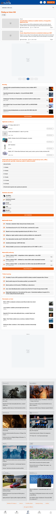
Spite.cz (5, 326)
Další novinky (28, 116)
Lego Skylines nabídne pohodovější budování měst (16, 307)
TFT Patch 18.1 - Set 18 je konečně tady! (39, 435)
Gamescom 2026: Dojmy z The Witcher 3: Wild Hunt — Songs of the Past (41, 400)
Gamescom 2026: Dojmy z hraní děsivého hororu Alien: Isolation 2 (41, 404)
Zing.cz (4, 309)
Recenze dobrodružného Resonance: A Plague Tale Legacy (14, 434)
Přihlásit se (50, 2)
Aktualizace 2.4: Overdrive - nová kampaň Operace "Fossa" (14, 465)
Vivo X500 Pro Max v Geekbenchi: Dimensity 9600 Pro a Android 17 (41, 498)
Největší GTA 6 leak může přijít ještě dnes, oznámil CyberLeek (19, 313)
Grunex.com (6, 303)
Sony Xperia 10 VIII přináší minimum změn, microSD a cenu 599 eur (41, 494)
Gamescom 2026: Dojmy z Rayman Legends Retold (41, 407)
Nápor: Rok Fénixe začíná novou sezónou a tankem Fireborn (18, 319)
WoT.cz (4, 320)
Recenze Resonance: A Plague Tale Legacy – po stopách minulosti (40, 466)
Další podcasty (28, 268)
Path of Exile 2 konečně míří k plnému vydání (39, 462)
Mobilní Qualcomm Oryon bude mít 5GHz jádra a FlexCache (13, 494)
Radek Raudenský (25, 27)
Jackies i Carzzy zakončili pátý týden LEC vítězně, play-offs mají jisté (41, 429)
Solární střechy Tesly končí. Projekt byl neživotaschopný (11, 490)
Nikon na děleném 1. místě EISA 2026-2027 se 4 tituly (40, 490)
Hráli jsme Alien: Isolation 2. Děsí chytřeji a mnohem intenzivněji (19, 324)
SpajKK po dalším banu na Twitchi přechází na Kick (14, 407)
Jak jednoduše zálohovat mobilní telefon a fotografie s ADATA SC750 (35, 21)
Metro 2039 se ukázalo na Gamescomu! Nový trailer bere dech (19, 302)
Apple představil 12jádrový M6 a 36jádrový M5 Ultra (14, 497)
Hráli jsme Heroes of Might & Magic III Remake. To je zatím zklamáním (14, 438)
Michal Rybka (24, 39)
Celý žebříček (28, 215)
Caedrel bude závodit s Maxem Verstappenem (40, 433)
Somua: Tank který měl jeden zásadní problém (13, 468)
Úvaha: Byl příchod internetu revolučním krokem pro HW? (36, 33)
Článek (21, 19)
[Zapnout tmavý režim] (44, 2)
